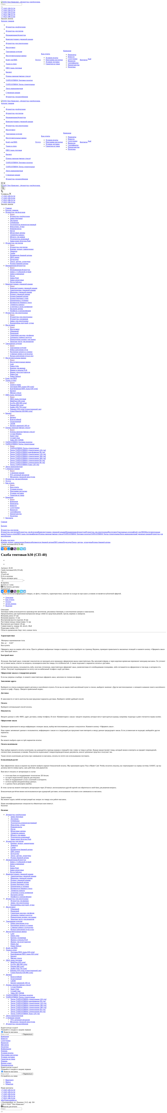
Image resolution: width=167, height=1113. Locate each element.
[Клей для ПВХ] (20, 58)
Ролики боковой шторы (101, 542)
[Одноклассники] (5, 548)
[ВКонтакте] (2, 548)
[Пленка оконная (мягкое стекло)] (20, 74)
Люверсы (28, 542)
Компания (14, 501)
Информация (6, 1049)
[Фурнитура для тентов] (20, 29)
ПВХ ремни (58, 542)
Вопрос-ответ (6, 1063)
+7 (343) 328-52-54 (8, 8)
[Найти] (2, 1111)
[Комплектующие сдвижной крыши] (20, 37)
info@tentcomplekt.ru (9, 1100)
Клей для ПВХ (139, 532)
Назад (12, 214)
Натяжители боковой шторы (43, 542)
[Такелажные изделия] (20, 50)
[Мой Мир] (8, 548)
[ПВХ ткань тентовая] (20, 66)
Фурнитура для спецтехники (21, 317)
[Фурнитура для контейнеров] (20, 95)
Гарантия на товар (8, 1059)
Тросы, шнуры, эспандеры (82, 542)
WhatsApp (9, 1084)
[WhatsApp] (18, 548)
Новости (4, 1038)
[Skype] (21, 548)
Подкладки (67, 542)
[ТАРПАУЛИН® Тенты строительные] (20, 82)
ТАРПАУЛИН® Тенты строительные (24, 448)
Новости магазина (10, 1032)
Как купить (14, 487)
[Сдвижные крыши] (20, 91)
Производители (7, 1065)
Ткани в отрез (15, 385)
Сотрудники (5, 1041)
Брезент (13, 417)
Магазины (5, 1045)
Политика (5, 1047)
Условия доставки (8, 1057)
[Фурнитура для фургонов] (20, 25)
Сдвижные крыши (17, 473)
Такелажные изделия (18, 348)
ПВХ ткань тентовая (18, 399)
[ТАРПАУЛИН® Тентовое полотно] (20, 78)
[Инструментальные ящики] (20, 54)
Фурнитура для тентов (18, 247)
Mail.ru (8, 1082)
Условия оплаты (7, 1053)
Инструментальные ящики (20, 362)
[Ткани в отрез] (20, 62)
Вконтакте (9, 1080)
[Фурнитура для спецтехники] (20, 41)
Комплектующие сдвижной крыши (23, 288)
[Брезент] (20, 70)
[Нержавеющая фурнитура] (20, 33)
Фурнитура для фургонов (20, 216)
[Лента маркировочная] (20, 86)
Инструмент (15, 329)
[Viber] (15, 548)
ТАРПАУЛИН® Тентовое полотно (77, 534)
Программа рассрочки (9, 1055)
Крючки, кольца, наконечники (12, 542)
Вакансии (5, 1043)
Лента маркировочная (128, 534)
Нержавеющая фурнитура (20, 270)
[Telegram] (24, 548)
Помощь (4, 1051)
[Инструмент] (20, 45)
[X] (11, 548)
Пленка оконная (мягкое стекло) (22, 432)
